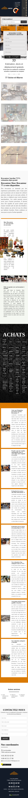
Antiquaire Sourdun (22, 695)
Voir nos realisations (5, 28)
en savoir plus (14, 99)
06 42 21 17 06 (26, 12)
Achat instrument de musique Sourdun (5, 696)
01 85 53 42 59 (26, 4)
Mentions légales (14, 791)
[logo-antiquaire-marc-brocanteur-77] (4, 8)
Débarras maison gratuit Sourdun (14, 696)
